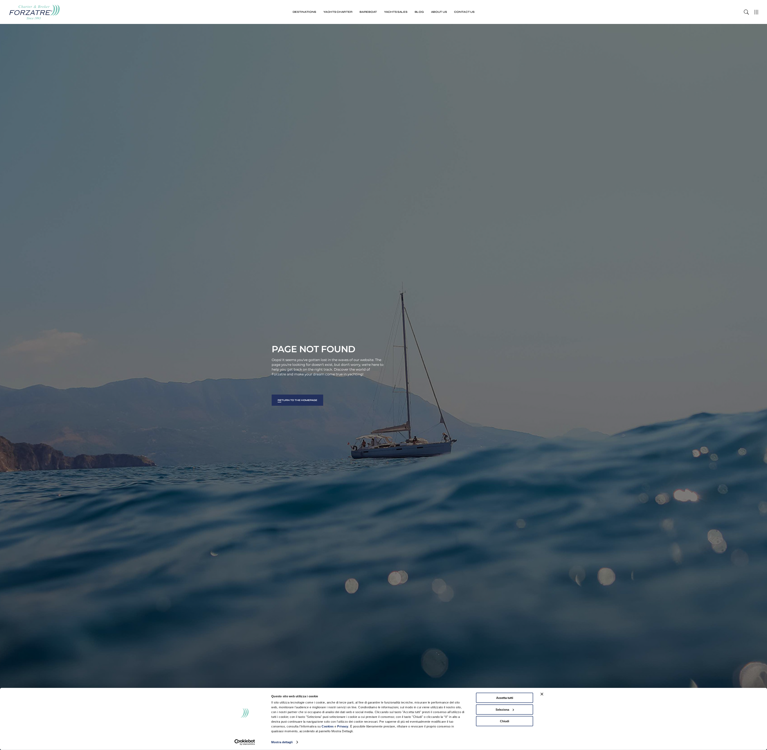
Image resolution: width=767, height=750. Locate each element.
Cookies (328, 726)
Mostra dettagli (282, 742)
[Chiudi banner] (541, 694)
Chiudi (504, 721)
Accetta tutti (504, 698)
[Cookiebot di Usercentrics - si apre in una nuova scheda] (244, 742)
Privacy (342, 726)
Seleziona (502, 709)
